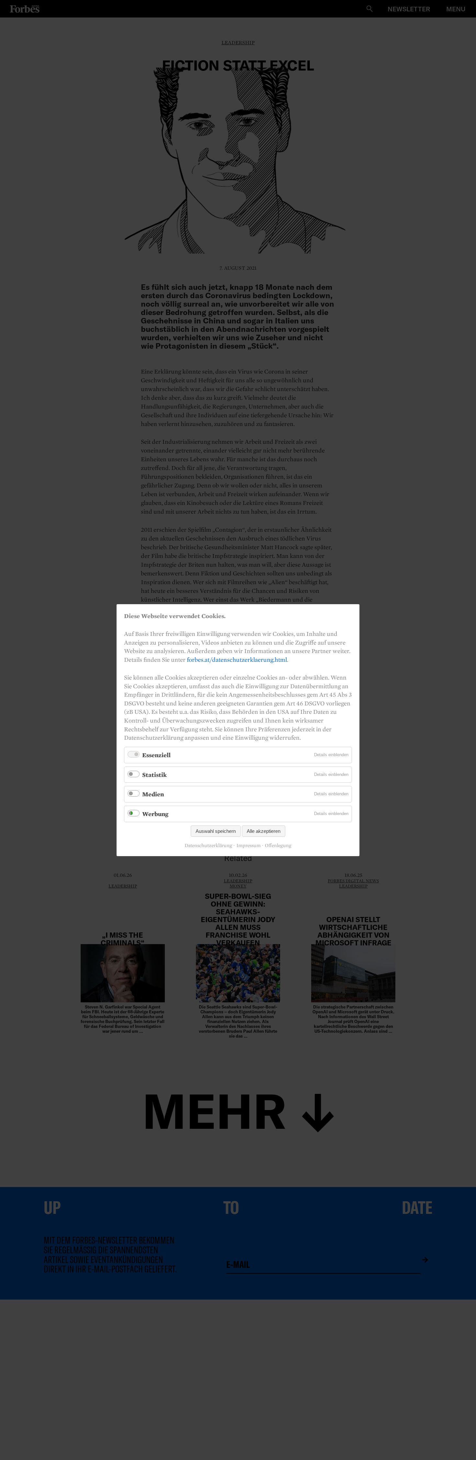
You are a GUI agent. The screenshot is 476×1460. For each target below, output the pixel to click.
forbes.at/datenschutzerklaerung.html (237, 659)
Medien (153, 794)
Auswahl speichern (216, 831)
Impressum (248, 845)
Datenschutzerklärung (208, 845)
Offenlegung (278, 845)
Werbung (155, 814)
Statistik (154, 774)
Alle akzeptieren (263, 831)
